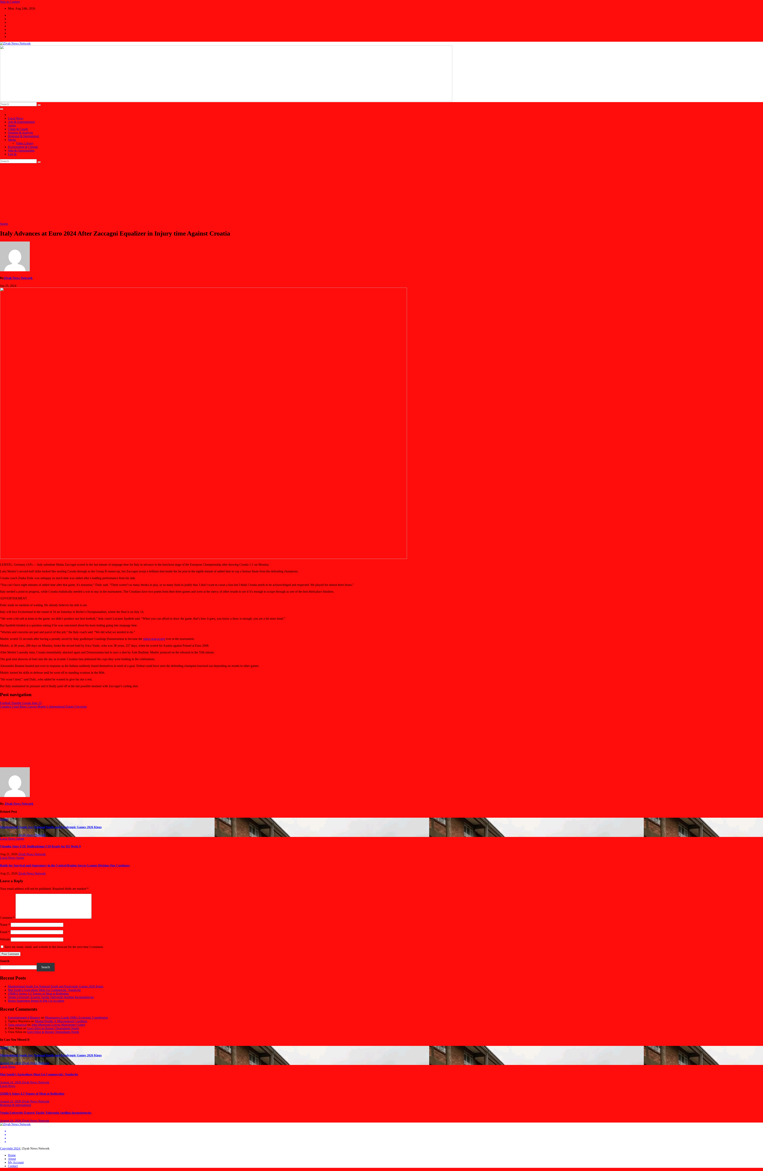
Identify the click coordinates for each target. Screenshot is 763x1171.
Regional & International (23, 136)
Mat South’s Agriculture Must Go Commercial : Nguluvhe (44, 990)
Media (12, 139)
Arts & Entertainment (21, 122)
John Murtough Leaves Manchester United (58, 1024)
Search (4, 961)
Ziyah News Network (18, 278)
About (12, 1158)
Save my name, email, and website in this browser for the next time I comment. (54, 947)
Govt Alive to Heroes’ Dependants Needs (53, 1028)
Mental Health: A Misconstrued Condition (61, 1021)
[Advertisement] (381, 192)
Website (5, 939)
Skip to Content (10, 1)
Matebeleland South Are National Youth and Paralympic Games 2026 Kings (51, 827)
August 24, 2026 (11, 1063)
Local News (15, 118)
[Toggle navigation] (1, 109)
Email (5, 932)
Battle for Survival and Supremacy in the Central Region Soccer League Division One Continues (65, 865)
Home (12, 1155)
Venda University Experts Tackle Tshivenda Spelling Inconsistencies (51, 997)
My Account (16, 1162)
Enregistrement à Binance (24, 1017)
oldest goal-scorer (154, 639)
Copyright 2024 (10, 1148)
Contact (13, 1166)
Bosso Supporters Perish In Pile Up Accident (36, 1000)
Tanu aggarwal (17, 1024)
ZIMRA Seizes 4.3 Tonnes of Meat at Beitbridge (38, 993)
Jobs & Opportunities (21, 150)
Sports (12, 125)
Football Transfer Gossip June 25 (21, 703)
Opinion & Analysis (20, 132)
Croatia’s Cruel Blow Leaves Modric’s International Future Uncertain (43, 706)
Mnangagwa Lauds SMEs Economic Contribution (76, 1017)
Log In (12, 154)
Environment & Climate (23, 147)
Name (5, 924)
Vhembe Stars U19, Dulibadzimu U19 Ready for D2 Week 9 (40, 846)
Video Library (25, 143)
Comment (7, 917)
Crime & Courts (18, 129)
